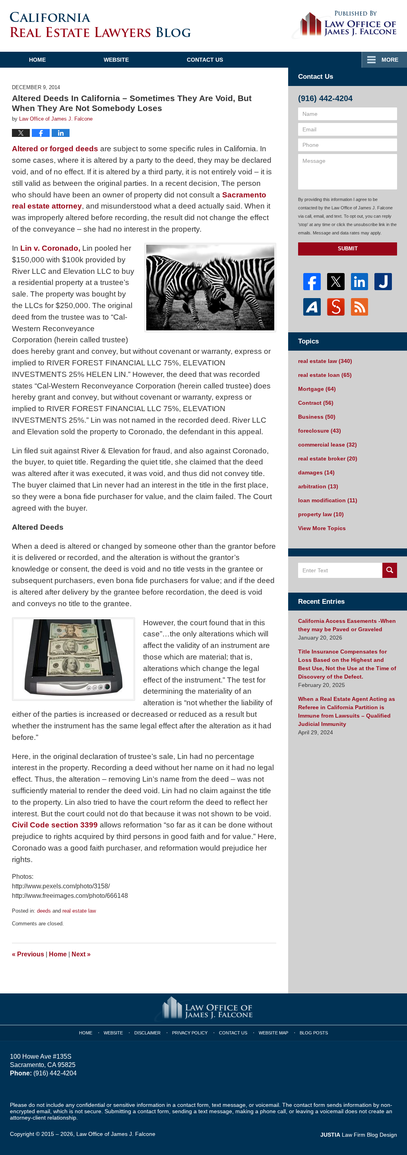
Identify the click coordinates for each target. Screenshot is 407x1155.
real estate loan (325, 375)
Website (116, 60)
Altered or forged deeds (55, 148)
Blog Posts (314, 1032)
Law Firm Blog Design (358, 1135)
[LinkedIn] (360, 282)
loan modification (327, 500)
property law (321, 514)
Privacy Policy (189, 1032)
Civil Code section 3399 (55, 825)
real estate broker (327, 458)
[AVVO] (312, 307)
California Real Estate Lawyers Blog (100, 24)
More (390, 60)
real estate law (79, 911)
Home (37, 60)
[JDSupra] (336, 307)
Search (389, 570)
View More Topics (322, 528)
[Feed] (360, 307)
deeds (44, 911)
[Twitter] (336, 282)
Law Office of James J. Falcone (115, 1134)
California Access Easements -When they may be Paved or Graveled (347, 625)
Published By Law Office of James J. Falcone (344, 25)
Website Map (273, 1032)
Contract (315, 403)
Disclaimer (147, 1032)
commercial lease (327, 444)
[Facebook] (312, 282)
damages (316, 472)
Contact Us (205, 60)
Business (316, 417)
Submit (348, 249)
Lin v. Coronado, (50, 248)
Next (81, 954)
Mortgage (317, 389)
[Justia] (383, 282)
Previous (28, 954)
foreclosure (319, 430)
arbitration (318, 486)
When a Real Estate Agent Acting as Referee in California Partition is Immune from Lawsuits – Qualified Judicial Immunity (346, 711)
